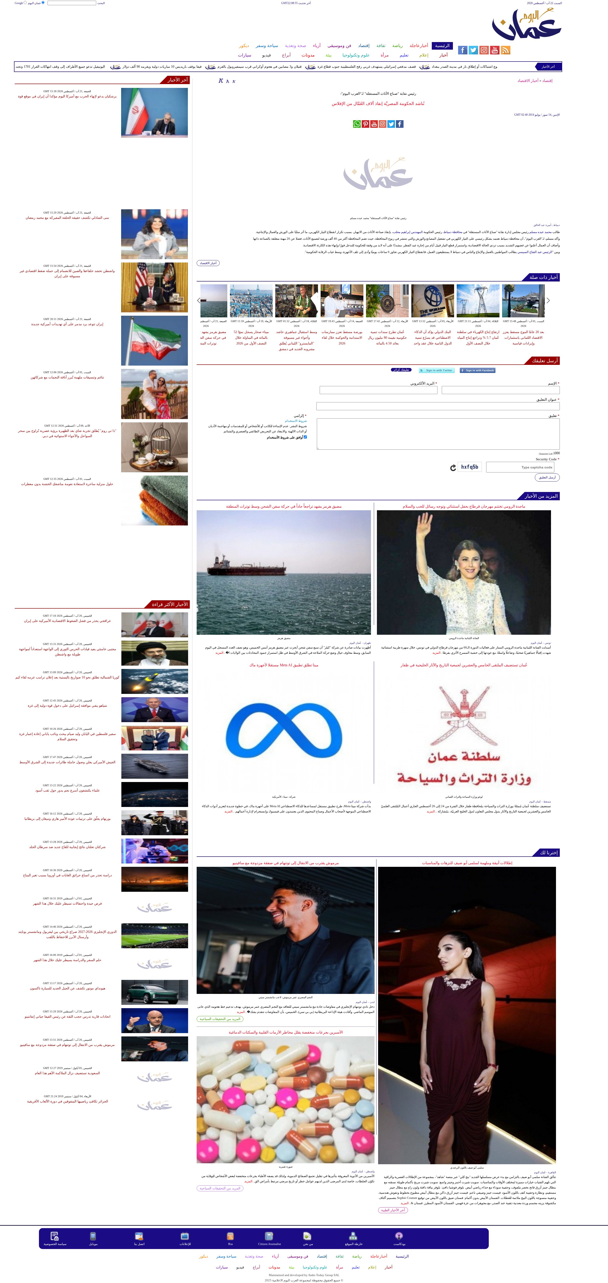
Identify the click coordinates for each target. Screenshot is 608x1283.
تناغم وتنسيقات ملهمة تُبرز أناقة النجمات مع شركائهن (67, 377)
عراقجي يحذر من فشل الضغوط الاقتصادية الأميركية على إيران (67, 621)
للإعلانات (185, 1244)
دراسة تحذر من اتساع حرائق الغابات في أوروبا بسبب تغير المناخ (67, 875)
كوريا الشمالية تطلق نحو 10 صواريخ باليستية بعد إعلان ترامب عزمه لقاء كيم (67, 677)
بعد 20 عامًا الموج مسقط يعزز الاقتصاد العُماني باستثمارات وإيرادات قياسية (523, 337)
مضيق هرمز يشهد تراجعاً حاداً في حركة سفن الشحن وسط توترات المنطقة (206, 337)
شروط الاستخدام (296, 421)
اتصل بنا (139, 1244)
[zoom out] (233, 80)
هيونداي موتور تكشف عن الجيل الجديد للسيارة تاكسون (67, 988)
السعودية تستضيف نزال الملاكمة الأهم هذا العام (67, 1073)
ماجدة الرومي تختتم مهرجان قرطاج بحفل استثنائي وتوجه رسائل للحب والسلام (464, 506)
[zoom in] (220, 80)
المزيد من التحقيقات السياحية (220, 1019)
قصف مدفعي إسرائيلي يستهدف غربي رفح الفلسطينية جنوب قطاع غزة (442, 66)
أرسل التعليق (547, 477)
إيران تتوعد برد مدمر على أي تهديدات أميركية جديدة (67, 324)
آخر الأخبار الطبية (393, 1210)
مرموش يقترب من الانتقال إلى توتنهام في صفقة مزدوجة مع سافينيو (286, 863)
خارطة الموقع (354, 1244)
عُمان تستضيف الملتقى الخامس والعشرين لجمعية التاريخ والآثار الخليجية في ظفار (464, 665)
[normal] (227, 80)
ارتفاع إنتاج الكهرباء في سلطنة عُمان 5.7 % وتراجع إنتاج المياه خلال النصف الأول (478, 337)
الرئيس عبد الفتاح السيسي (535, 252)
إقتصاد (547, 81)
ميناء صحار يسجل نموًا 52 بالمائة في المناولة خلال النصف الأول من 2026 (251, 337)
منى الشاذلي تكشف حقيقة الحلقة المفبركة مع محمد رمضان (67, 217)
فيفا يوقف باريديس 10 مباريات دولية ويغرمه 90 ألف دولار (237, 66)
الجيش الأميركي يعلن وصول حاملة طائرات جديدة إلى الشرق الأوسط (67, 762)
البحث (101, 3)
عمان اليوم (34, 3)
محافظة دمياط (453, 232)
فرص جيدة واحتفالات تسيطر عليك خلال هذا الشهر (67, 903)
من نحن (308, 1244)
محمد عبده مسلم (540, 232)
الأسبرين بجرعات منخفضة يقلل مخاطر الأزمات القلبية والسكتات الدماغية (286, 1032)
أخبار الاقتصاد (528, 81)
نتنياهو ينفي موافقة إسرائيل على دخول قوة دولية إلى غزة (67, 705)
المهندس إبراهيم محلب (408, 232)
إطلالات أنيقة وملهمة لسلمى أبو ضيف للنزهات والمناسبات (467, 863)
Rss (230, 1244)
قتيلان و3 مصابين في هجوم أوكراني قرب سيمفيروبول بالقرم (335, 66)
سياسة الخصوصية (55, 1244)
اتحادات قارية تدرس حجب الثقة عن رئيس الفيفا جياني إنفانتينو (67, 1016)
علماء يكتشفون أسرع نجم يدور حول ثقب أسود (67, 790)
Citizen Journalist (269, 1244)
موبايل (93, 1244)
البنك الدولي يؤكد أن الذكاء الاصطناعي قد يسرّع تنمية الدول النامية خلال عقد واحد (433, 337)
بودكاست (400, 1244)
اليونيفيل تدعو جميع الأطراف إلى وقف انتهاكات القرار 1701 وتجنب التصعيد (130, 66)
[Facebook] (478, 372)
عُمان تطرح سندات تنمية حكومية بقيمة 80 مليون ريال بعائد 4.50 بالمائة (387, 337)
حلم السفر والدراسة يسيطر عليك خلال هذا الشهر (67, 960)
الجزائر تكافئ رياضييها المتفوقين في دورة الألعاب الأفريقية (67, 1101)
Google (19, 3)
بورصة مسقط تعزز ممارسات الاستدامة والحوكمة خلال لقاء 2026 (342, 337)
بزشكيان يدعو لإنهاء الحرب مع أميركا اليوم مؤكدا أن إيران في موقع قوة (67, 96)
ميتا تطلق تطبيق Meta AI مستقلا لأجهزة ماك (283, 665)
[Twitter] (437, 372)
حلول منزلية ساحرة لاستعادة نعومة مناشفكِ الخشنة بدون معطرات (67, 484)
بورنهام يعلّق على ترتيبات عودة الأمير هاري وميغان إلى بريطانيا (67, 818)
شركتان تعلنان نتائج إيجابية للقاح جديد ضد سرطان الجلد (67, 847)
